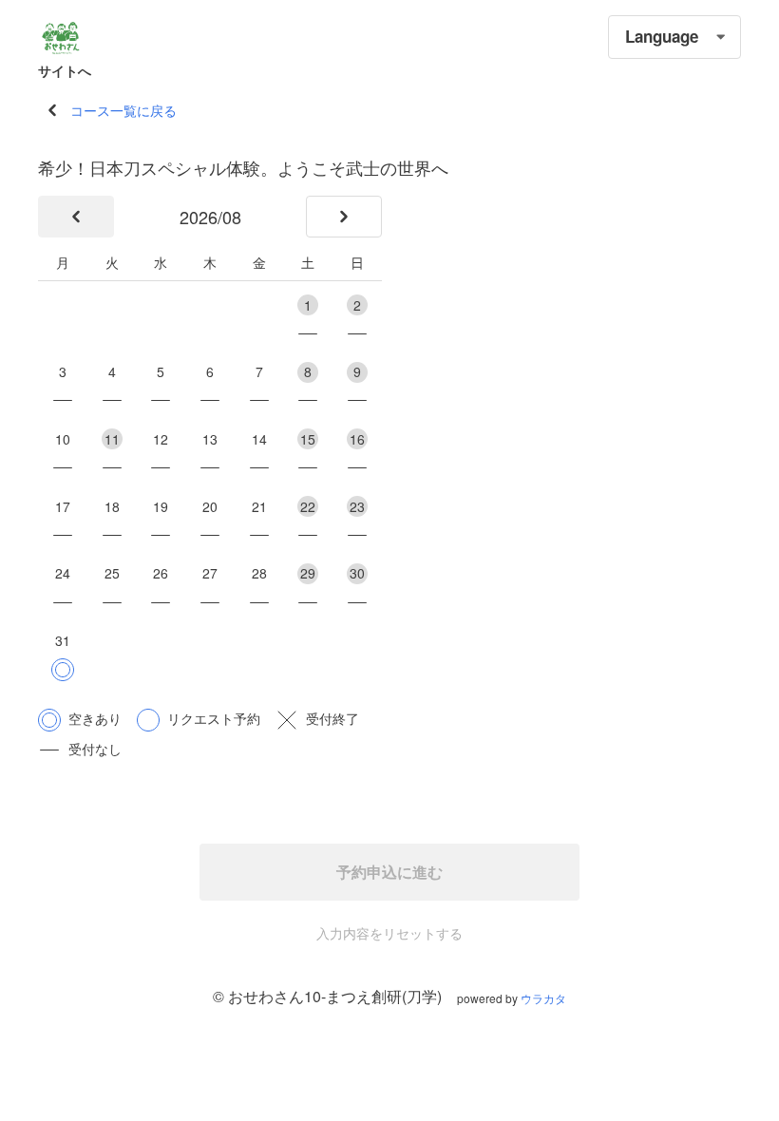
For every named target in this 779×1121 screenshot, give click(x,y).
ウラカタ (543, 998)
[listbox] (674, 37)
